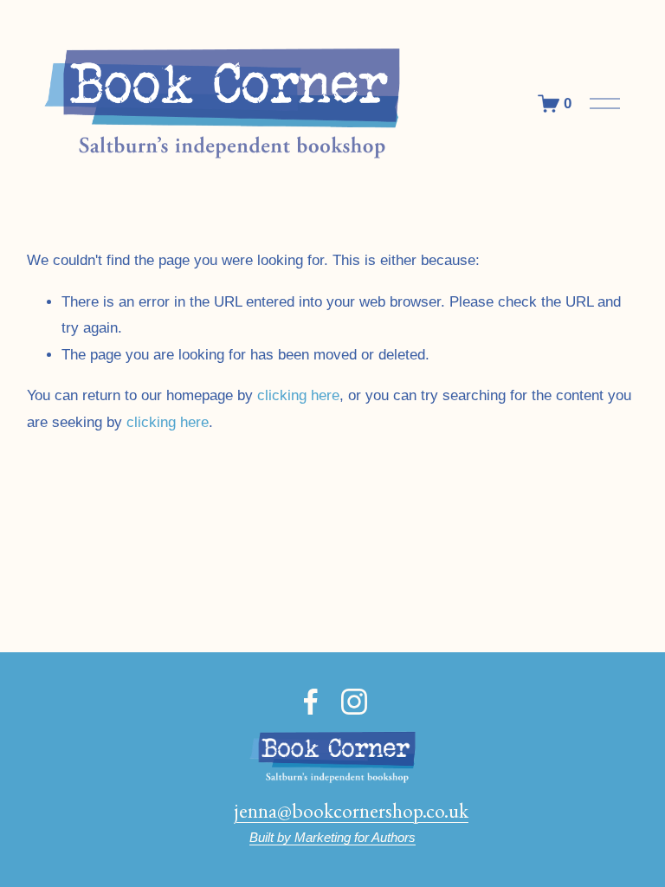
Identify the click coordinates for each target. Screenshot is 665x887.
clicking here (298, 395)
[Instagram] (354, 701)
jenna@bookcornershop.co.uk (351, 810)
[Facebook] (311, 701)
